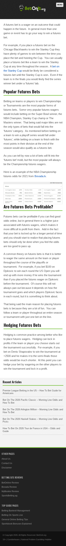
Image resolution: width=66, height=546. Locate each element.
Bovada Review (9, 487)
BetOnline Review (10, 482)
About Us (6, 459)
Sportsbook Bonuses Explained (17, 523)
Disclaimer (7, 467)
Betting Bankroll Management (16, 510)
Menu (59, 5)
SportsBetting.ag (9, 495)
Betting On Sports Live (12, 515)
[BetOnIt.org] (32, 12)
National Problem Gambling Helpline (36, 539)
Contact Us (7, 463)
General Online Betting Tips (15, 519)
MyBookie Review (10, 491)
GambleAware (13, 539)
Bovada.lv (40, 176)
